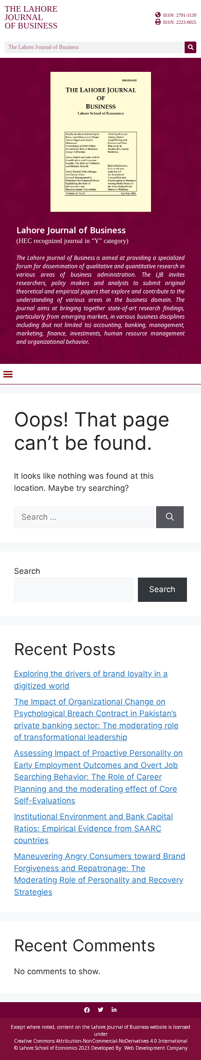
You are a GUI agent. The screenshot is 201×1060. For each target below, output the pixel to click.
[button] (7, 374)
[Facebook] (87, 1010)
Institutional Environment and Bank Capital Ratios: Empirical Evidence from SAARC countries (93, 828)
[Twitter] (100, 1010)
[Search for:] (85, 517)
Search (27, 571)
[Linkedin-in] (114, 1010)
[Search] (190, 47)
